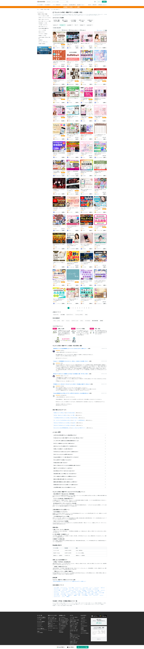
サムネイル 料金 (88, 588)
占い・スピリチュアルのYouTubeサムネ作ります (63, 420)
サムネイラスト (95, 595)
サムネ (90, 595)
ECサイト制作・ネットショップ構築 (91, 602)
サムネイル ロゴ (64, 590)
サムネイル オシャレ (98, 591)
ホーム (38, 9)
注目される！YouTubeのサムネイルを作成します (63, 422)
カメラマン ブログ (90, 590)
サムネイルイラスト (70, 593)
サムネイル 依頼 (65, 588)
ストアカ (63, 596)
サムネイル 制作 (87, 592)
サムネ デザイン (56, 591)
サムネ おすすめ (95, 588)
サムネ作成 (96, 593)
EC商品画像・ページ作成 (102, 602)
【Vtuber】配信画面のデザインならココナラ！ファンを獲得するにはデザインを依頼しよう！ (69, 581)
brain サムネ (103, 587)
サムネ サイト (103, 590)
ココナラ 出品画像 (84, 595)
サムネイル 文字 (71, 590)
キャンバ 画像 (97, 590)
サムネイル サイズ (56, 592)
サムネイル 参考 (56, 587)
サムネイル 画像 (56, 593)
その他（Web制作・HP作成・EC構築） (66, 605)
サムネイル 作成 (80, 592)
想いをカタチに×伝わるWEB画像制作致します (62, 427)
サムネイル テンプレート (65, 592)
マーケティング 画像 (57, 590)
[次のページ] (91, 308)
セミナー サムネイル (64, 587)
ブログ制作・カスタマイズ (57, 604)
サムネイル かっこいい (57, 588)
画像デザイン (70, 595)
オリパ (70, 588)
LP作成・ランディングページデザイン (69, 602)
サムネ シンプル (77, 590)
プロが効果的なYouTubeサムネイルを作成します (63, 417)
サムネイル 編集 (71, 587)
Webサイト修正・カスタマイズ (80, 602)
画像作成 (67, 596)
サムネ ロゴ (62, 591)
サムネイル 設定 (63, 593)
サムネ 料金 (79, 591)
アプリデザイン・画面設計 (99, 604)
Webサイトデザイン (91, 604)
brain (79, 595)
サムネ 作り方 (68, 591)
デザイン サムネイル (57, 595)
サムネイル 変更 (101, 592)
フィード (91, 587)
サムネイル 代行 (85, 587)
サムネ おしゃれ (75, 588)
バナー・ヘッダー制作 (84, 604)
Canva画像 (84, 590)
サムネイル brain (90, 591)
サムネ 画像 (84, 591)
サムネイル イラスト (57, 596)
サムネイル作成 (77, 593)
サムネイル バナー (78, 587)
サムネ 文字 (74, 591)
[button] (80, 435)
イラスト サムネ (96, 587)
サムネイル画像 (90, 593)
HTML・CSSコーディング (66, 604)
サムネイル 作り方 (73, 592)
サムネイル (101, 595)
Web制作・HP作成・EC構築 (45, 9)
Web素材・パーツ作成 (56, 605)
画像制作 (75, 595)
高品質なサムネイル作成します (59, 412)
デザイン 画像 (64, 595)
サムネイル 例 (82, 588)
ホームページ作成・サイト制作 (57, 602)
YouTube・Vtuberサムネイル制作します (61, 415)
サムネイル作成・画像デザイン (75, 604)
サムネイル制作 (84, 593)
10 (88, 307)
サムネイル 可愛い (94, 592)
